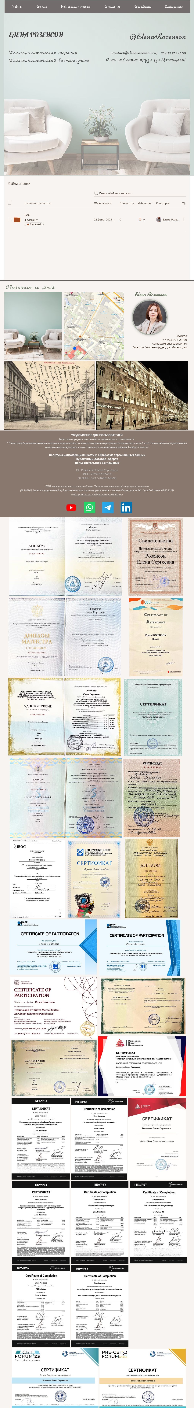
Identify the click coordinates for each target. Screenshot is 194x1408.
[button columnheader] (183, 203)
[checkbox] (9, 203)
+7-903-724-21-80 (175, 340)
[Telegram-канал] (108, 507)
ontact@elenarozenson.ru (135, 52)
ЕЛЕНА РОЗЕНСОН (36, 34)
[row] (97, 202)
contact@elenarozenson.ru (169, 343)
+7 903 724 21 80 (173, 52)
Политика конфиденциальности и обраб (77, 455)
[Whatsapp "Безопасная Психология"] (89, 507)
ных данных (136, 455)
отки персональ (117, 455)
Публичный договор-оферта (97, 459)
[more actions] (183, 219)
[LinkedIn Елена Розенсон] (126, 507)
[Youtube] (71, 507)
